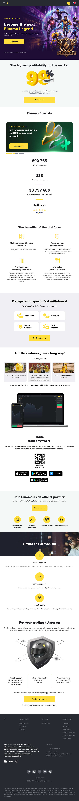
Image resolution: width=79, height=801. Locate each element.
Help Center (45, 723)
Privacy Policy (39, 778)
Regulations (67, 729)
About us (66, 726)
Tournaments (23, 723)
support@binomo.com (53, 749)
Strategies (22, 729)
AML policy (67, 739)
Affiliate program (69, 736)
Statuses (66, 723)
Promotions (23, 726)
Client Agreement (69, 732)
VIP (5, 719)
